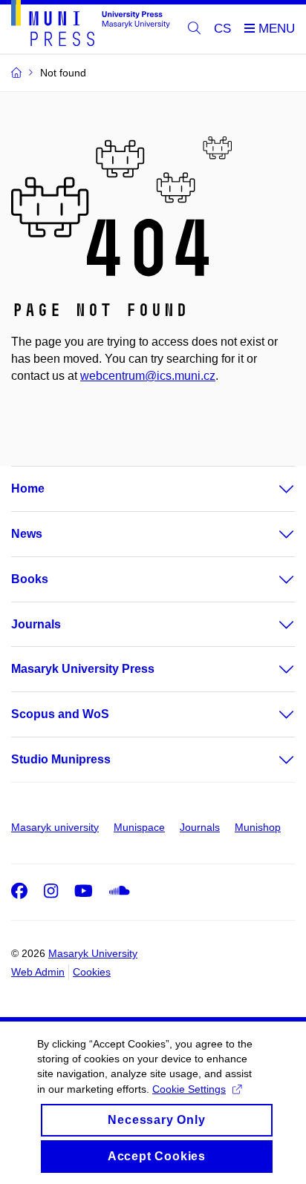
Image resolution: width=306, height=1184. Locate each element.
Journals (36, 624)
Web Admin (38, 972)
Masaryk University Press (82, 668)
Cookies (92, 972)
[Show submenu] (272, 489)
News (26, 533)
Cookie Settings (189, 1089)
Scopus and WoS (60, 714)
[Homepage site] (90, 25)
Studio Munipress (61, 759)
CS (222, 29)
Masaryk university (55, 827)
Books (29, 579)
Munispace (139, 827)
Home (28, 488)
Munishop (258, 827)
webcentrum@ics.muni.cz (147, 375)
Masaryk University (92, 953)
